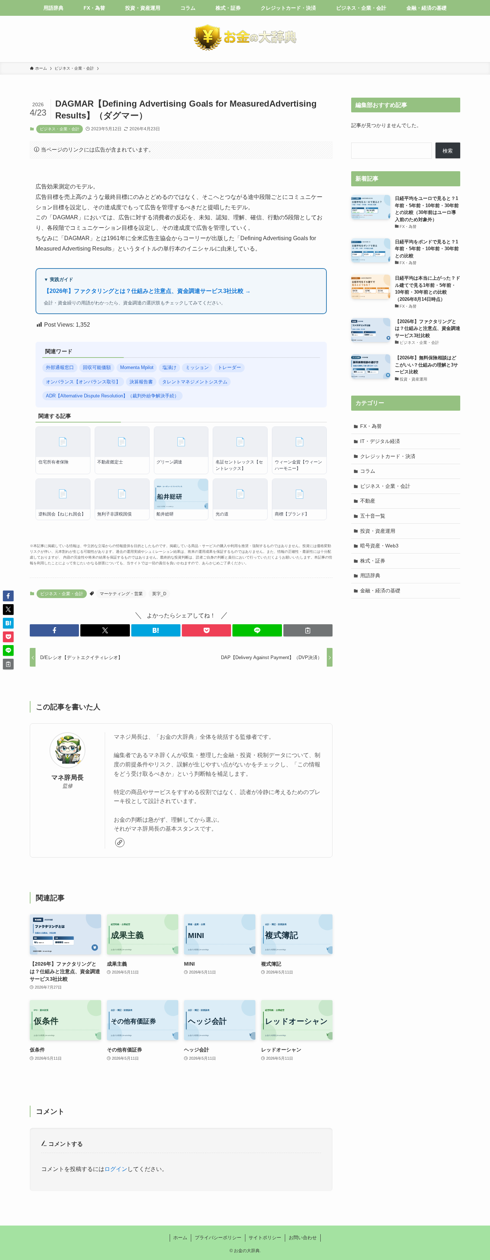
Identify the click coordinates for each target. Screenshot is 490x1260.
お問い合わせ (303, 1237)
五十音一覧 (372, 516)
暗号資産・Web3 (379, 546)
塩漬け (169, 367)
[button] (54, 630)
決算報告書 (141, 381)
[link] (119, 842)
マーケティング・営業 (121, 593)
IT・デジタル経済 (380, 441)
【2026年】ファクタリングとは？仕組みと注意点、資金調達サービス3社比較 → (147, 291)
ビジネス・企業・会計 (59, 129)
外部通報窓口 (60, 367)
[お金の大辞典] (245, 37)
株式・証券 (372, 561)
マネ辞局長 (67, 777)
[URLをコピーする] (308, 630)
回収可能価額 (97, 367)
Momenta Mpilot (137, 367)
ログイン (115, 1169)
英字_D (159, 593)
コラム (367, 471)
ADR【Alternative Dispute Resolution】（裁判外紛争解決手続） (112, 395)
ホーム (180, 1237)
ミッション (197, 367)
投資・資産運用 (377, 531)
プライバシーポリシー (218, 1237)
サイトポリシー (265, 1237)
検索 (448, 151)
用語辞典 (370, 575)
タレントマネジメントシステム (194, 381)
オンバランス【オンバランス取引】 (83, 381)
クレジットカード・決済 (387, 456)
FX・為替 (371, 426)
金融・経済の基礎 (380, 590)
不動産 (367, 501)
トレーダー (229, 367)
